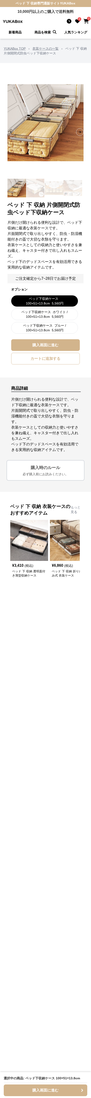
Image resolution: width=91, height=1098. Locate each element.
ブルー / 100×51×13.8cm (44, 328)
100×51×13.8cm (44, 301)
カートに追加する (45, 358)
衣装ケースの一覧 (45, 48)
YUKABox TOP (15, 48)
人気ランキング (75, 32)
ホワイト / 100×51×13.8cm (44, 314)
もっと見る (75, 509)
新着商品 (15, 32)
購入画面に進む (45, 345)
